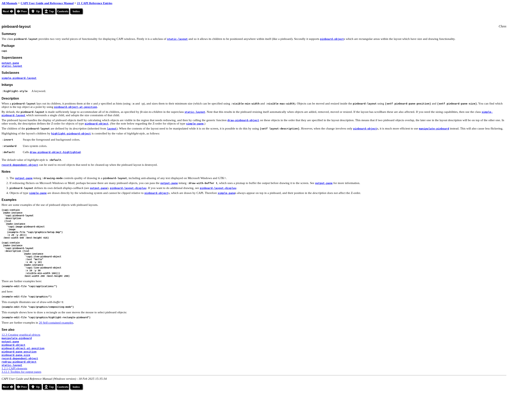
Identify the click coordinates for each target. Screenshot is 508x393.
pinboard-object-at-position (75, 107)
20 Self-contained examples (56, 322)
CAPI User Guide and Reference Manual (47, 3)
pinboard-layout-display (128, 188)
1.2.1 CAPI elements (14, 368)
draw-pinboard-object (243, 120)
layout (111, 128)
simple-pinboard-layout (19, 78)
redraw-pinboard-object (19, 361)
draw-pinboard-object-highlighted (55, 152)
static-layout (177, 39)
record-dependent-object (20, 165)
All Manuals (9, 3)
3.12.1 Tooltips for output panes (21, 371)
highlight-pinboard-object (71, 133)
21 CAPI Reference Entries (94, 3)
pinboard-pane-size (16, 355)
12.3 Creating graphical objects (21, 334)
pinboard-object (332, 39)
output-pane (10, 63)
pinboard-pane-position (19, 351)
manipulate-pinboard (434, 128)
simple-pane (195, 123)
